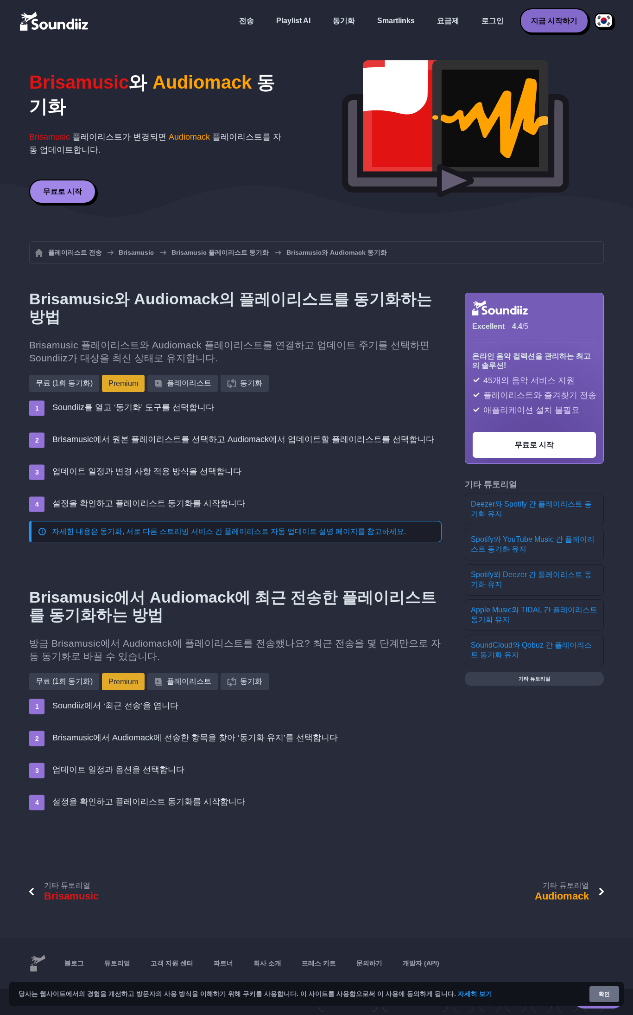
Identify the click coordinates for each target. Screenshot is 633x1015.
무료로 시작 (62, 191)
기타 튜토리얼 (535, 678)
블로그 (74, 963)
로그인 (492, 21)
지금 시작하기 (554, 21)
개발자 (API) (421, 963)
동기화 (344, 21)
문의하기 (369, 963)
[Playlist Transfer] (54, 21)
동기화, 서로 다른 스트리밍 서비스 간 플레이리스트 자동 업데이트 (208, 531)
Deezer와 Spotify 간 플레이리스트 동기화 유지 (531, 509)
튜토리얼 (117, 963)
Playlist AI (293, 21)
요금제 (448, 21)
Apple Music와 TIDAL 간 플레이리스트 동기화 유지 (534, 614)
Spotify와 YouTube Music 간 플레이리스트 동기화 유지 (533, 544)
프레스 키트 (319, 963)
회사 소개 (267, 963)
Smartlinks (396, 21)
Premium (123, 383)
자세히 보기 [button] (475, 993)
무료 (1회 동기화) (64, 383)
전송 (246, 21)
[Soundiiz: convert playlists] (37, 963)
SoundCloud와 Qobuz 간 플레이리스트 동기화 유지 (531, 650)
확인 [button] (604, 994)
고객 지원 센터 (172, 963)
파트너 (223, 963)
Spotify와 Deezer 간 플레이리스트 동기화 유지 (531, 579)
